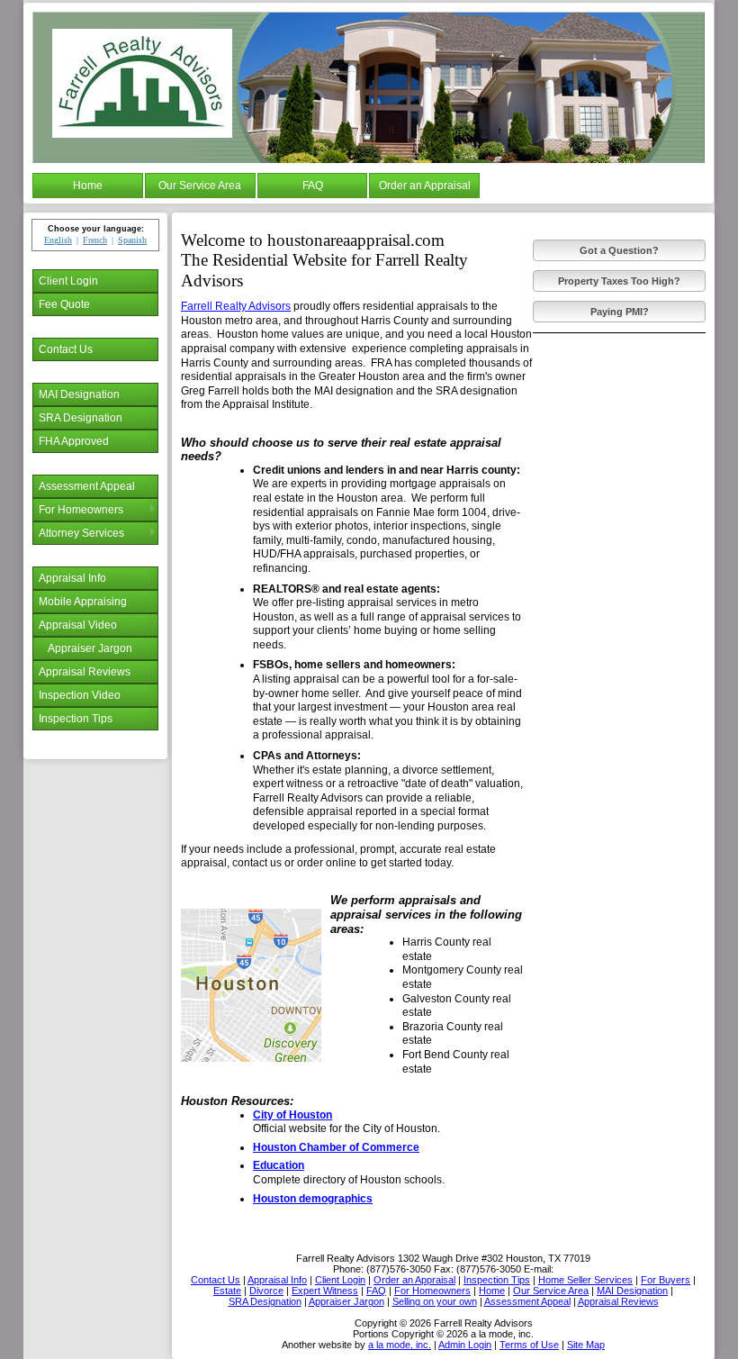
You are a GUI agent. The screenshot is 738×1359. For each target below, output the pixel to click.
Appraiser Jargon (90, 648)
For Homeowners (81, 509)
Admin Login (464, 1344)
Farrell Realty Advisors (236, 306)
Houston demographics (313, 1198)
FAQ (312, 185)
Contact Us (66, 349)
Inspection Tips (75, 718)
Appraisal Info (72, 578)
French (95, 240)
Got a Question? (619, 250)
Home (88, 185)
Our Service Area (199, 185)
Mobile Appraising (83, 601)
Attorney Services (81, 533)
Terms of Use (529, 1344)
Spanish (132, 240)
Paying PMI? (619, 311)
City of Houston (292, 1115)
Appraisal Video (78, 625)
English (58, 240)
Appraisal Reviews (84, 672)
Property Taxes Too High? (619, 281)
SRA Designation (80, 418)
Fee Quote (64, 304)
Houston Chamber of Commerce (336, 1147)
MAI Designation (79, 394)
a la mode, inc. (399, 1344)
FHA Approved (74, 441)
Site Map (586, 1344)
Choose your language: (96, 228)
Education (278, 1165)
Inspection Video (80, 695)
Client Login (68, 281)
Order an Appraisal (425, 185)
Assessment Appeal (87, 486)
